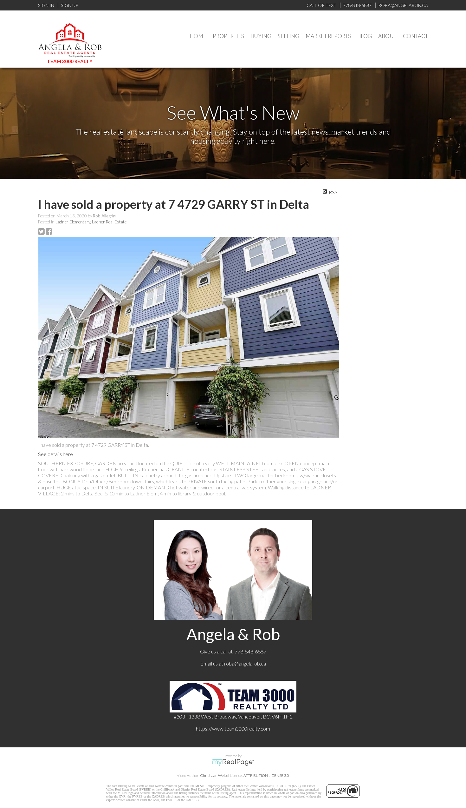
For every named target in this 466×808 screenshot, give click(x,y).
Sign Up (69, 5)
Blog (364, 36)
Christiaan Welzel (214, 775)
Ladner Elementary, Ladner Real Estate (90, 221)
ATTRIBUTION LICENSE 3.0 (266, 775)
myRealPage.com (233, 762)
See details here (55, 454)
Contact (415, 36)
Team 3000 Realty (70, 61)
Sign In (46, 5)
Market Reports (328, 36)
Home (198, 36)
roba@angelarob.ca (245, 663)
